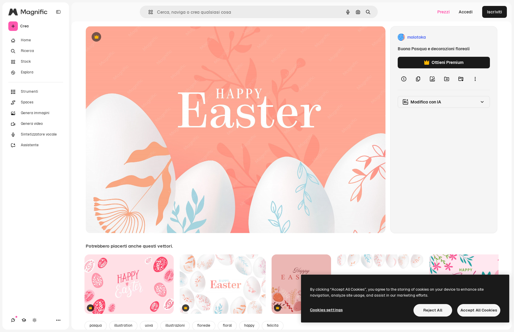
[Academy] (24, 320)
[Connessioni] (13, 320)
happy (249, 325)
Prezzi (443, 12)
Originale (124, 37)
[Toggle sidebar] (58, 12)
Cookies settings (326, 309)
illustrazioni (175, 325)
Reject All (432, 310)
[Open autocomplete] (148, 12)
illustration (123, 325)
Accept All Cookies (478, 310)
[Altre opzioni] (475, 79)
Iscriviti (494, 12)
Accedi (466, 12)
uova (149, 325)
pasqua (96, 325)
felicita (272, 325)
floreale (203, 325)
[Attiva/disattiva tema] (34, 320)
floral (227, 325)
